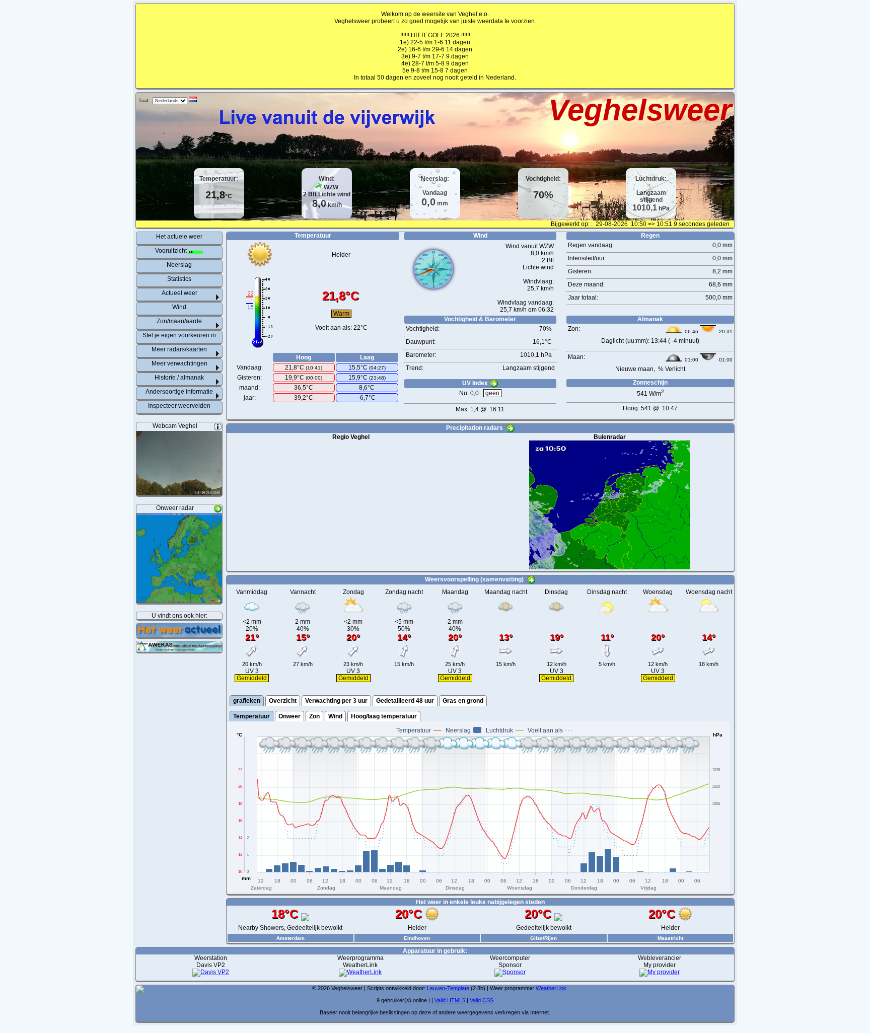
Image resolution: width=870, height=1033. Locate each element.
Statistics (179, 278)
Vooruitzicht (171, 250)
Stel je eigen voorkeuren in (179, 335)
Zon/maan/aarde (179, 321)
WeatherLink (551, 988)
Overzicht (283, 700)
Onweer (289, 716)
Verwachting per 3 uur (336, 700)
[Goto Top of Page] (140, 991)
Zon (314, 716)
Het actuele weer (179, 236)
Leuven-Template (448, 988)
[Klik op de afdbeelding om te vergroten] (179, 491)
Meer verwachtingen (179, 363)
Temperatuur (251, 716)
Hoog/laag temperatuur (384, 716)
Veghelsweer (640, 110)
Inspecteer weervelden (179, 405)
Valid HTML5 (449, 1000)
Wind (179, 307)
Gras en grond (463, 700)
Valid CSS (481, 1000)
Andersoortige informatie (179, 391)
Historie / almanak (179, 377)
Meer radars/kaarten (179, 349)
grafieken (246, 700)
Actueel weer (179, 293)
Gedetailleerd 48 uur (405, 700)
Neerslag (179, 264)
